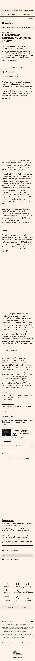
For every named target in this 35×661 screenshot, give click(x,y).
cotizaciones (7, 600)
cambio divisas (17, 592)
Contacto (4, 642)
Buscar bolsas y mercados (10, 550)
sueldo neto (28, 586)
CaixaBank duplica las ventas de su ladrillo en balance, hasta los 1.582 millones (20, 433)
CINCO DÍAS (4, 424)
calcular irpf (7, 586)
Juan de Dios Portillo (17, 437)
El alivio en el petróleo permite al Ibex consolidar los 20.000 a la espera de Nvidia (16, 536)
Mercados (7, 23)
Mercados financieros (21, 446)
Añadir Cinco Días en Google (11, 76)
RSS (25, 645)
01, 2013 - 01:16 (17, 67)
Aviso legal (9, 642)
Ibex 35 (4, 10)
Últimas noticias (7, 520)
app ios (17, 600)
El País (31, 18)
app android (28, 600)
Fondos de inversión (21, 27)
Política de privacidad (8, 645)
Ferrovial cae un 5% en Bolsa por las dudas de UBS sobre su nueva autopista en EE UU (17, 542)
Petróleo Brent (29, 10)
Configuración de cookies (26, 642)
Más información (6, 454)
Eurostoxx (9, 559)
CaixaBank (4, 446)
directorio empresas (28, 592)
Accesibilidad (17, 645)
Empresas (11, 446)
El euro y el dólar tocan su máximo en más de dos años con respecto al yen (17, 421)
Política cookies (16, 642)
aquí (27, 458)
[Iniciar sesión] (32, 14)
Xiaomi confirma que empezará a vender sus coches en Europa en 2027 (16, 524)
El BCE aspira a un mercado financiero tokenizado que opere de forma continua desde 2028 (16, 530)
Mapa (21, 645)
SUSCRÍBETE (26, 14)
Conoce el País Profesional (17, 607)
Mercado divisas (11, 27)
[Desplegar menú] (3, 14)
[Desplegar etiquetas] (32, 445)
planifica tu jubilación (7, 593)
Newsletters (28, 645)
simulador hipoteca (17, 586)
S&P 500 (16, 10)
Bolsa (3, 27)
